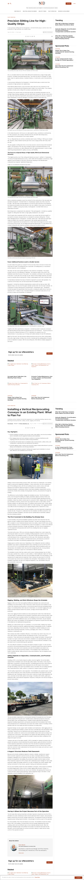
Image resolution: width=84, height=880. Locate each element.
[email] (34, 36)
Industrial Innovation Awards (30, 11)
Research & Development (64, 11)
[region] (42, 877)
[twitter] (30, 36)
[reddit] (32, 36)
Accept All (78, 877)
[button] (8, 3)
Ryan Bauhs (10, 423)
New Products (17, 11)
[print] (52, 36)
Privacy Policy (37, 877)
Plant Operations (52, 11)
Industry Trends (42, 11)
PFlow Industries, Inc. (24, 423)
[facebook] (26, 36)
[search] (10, 3)
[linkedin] (28, 36)
